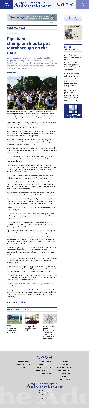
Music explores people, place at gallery (31, 328)
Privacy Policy (42, 397)
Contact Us (65, 380)
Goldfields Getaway (44, 374)
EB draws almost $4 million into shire (72, 75)
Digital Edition (44, 361)
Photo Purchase (65, 370)
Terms (49, 397)
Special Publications (44, 370)
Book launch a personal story (70, 91)
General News (16, 27)
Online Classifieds (44, 367)
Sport (23, 367)
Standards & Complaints (44, 395)
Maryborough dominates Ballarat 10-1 (13, 330)
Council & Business (24, 364)
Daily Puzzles (44, 364)
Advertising (65, 374)
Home (65, 361)
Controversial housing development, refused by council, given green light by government (49, 332)
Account (65, 364)
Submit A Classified (65, 367)
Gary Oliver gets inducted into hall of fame (72, 57)
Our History (65, 377)
